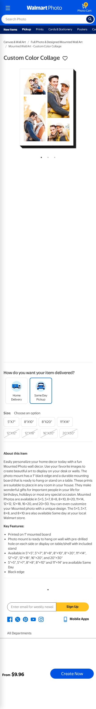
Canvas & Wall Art (15, 42)
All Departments (19, 633)
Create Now (72, 673)
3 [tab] (54, 156)
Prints (40, 29)
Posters (82, 29)
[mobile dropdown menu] (7, 8)
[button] (65, 58)
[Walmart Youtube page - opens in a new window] (33, 619)
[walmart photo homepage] (44, 8)
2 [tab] (47, 156)
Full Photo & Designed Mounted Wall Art (57, 42)
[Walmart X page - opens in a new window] (17, 619)
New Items (10, 29)
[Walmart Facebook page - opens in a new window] (10, 619)
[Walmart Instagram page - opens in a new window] (41, 619)
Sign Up (72, 607)
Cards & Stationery (60, 29)
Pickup (26, 29)
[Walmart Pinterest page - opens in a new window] (25, 619)
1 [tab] (40, 156)
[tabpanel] (48, 108)
